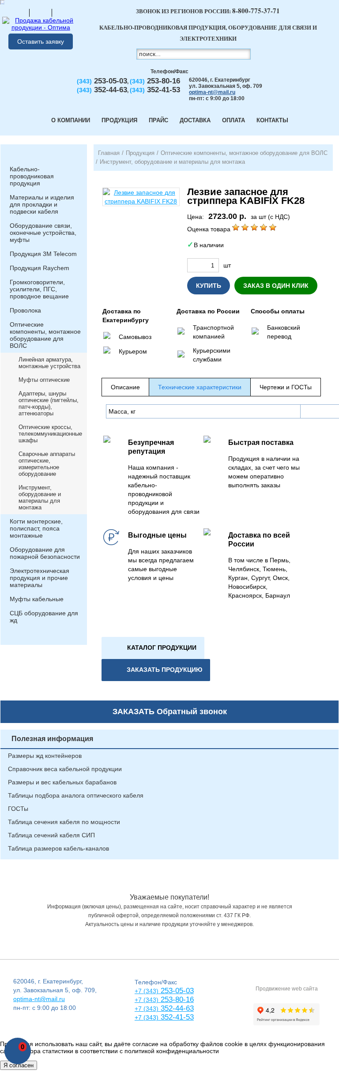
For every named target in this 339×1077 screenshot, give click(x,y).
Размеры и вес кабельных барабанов (62, 782)
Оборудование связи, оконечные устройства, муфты (43, 232)
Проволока (25, 310)
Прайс (158, 120)
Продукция (119, 120)
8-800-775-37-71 (256, 10)
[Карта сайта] (41, 12)
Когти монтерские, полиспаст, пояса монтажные (36, 528)
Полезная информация (52, 738)
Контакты (272, 120)
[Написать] (63, 12)
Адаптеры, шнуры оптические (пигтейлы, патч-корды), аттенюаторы (49, 403)
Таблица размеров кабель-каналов (58, 848)
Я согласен (19, 1065)
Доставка (195, 120)
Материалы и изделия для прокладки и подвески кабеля (42, 204)
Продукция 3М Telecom (43, 253)
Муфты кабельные (37, 599)
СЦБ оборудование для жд (44, 617)
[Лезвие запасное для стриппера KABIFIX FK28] (141, 197)
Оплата (233, 120)
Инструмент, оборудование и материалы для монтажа (40, 497)
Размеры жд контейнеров (45, 755)
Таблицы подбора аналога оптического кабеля (75, 795)
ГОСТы (18, 808)
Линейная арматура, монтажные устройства (49, 362)
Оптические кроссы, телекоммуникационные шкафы (50, 434)
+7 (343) (146, 1017)
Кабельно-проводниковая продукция (32, 176)
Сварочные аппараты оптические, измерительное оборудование (47, 464)
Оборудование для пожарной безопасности (45, 553)
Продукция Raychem (39, 267)
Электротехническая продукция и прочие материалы (39, 577)
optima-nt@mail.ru (212, 92)
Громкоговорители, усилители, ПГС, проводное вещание (39, 289)
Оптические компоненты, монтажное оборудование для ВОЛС (45, 335)
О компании (70, 120)
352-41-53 (176, 1017)
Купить (208, 285)
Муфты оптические (44, 380)
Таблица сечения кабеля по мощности (64, 821)
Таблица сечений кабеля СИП (51, 835)
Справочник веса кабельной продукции (65, 768)
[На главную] (18, 12)
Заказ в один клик (276, 285)
